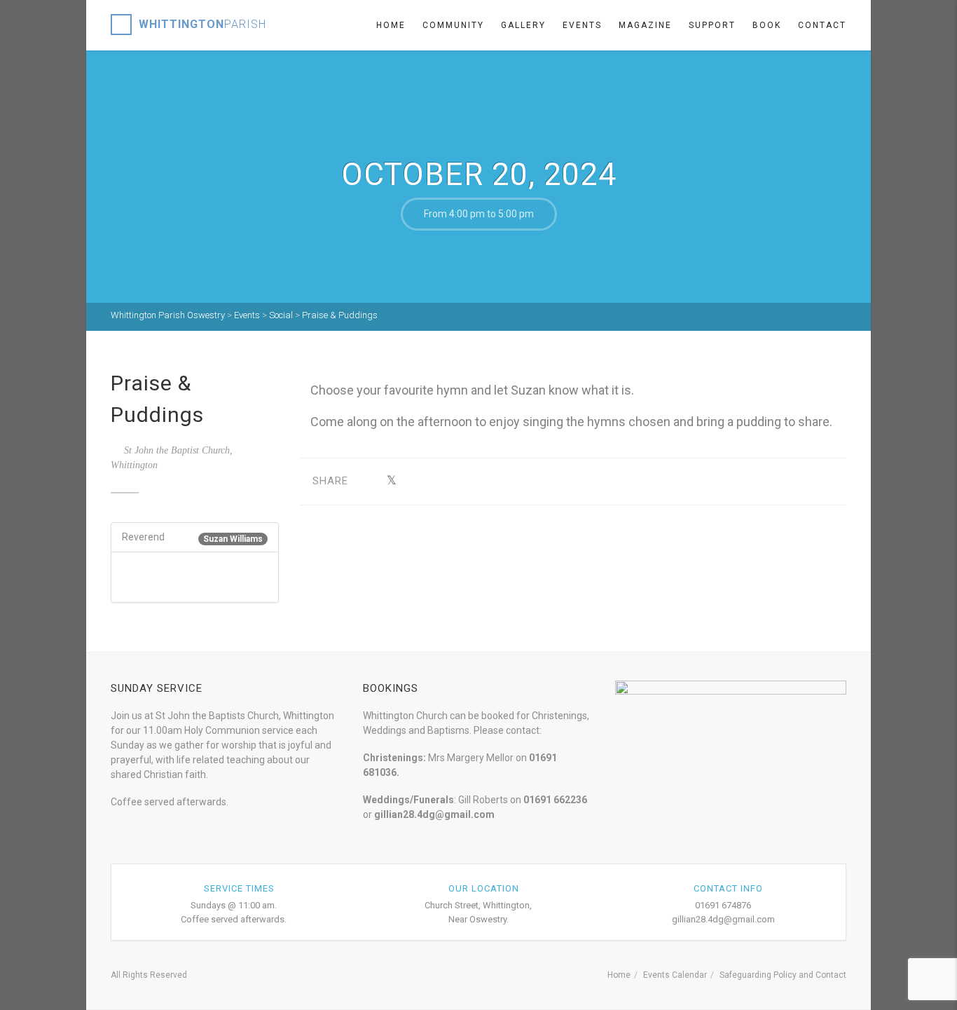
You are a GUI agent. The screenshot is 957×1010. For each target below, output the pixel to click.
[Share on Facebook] (369, 481)
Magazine (645, 25)
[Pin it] (456, 481)
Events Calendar (675, 975)
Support (712, 25)
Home (391, 25)
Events (582, 25)
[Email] (521, 481)
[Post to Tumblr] (434, 481)
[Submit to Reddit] (478, 481)
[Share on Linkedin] (500, 481)
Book (766, 25)
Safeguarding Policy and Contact (783, 975)
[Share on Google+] (413, 481)
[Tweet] (391, 481)
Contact (822, 25)
